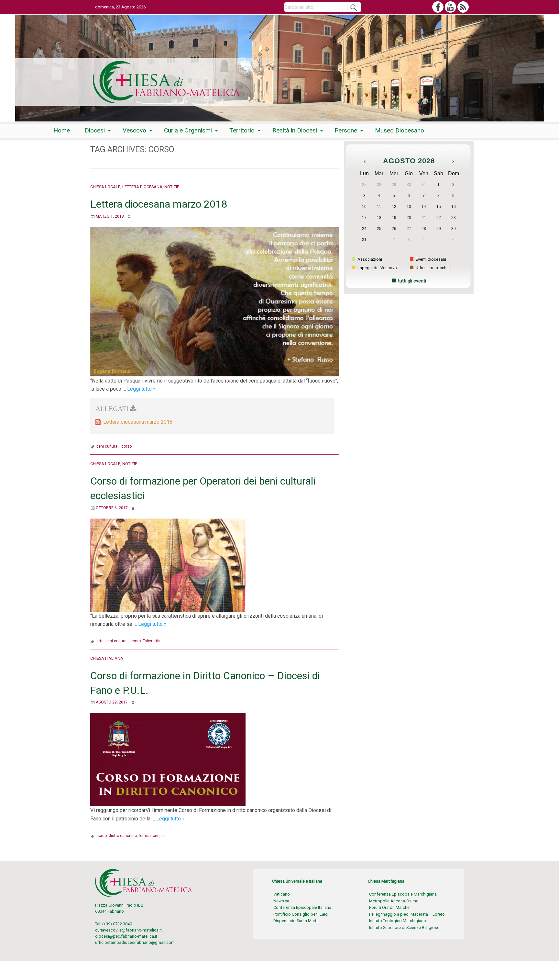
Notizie (171, 186)
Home (61, 130)
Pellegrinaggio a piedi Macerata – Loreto (407, 914)
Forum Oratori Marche (389, 907)
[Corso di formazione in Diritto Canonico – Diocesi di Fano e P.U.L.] (168, 759)
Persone (345, 130)
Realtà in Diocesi (294, 130)
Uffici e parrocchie (432, 267)
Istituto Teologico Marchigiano (397, 920)
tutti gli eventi (412, 281)
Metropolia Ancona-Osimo (394, 900)
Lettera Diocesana (142, 186)
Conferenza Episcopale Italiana (302, 907)
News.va (281, 900)
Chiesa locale (105, 186)
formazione (149, 835)
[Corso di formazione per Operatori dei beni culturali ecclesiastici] (168, 565)
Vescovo (134, 130)
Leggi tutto (141, 389)
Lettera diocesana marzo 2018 (158, 204)
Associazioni (369, 259)
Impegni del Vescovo (376, 267)
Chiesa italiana (106, 658)
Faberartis (151, 641)
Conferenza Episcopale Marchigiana (403, 894)
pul (164, 835)
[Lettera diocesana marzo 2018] (214, 301)
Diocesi (95, 130)
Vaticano (281, 894)
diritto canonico (123, 835)
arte (100, 641)
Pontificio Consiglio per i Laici (300, 914)
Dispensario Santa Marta (296, 920)
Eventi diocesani (430, 259)
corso (126, 446)
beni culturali (107, 446)
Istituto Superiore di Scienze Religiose (404, 927)
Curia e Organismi (188, 130)
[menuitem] (62, 130)
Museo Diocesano (399, 130)
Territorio (242, 130)
